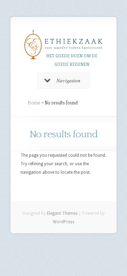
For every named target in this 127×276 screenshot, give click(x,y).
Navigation (68, 80)
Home (34, 102)
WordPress (63, 221)
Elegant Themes (62, 213)
